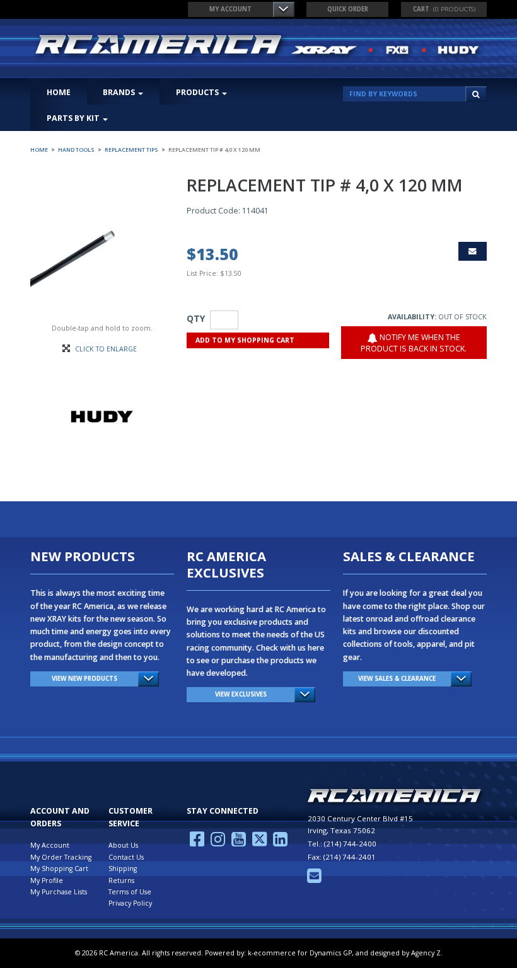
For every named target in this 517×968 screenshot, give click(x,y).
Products (197, 92)
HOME (59, 92)
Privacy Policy (130, 903)
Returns (121, 880)
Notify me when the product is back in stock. (414, 343)
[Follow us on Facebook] (197, 842)
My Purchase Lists (58, 891)
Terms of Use (129, 891)
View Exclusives (241, 694)
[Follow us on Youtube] (238, 842)
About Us (123, 845)
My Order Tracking (60, 857)
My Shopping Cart (59, 868)
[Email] (314, 879)
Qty (196, 318)
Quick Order (347, 9)
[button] (444, 9)
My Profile (46, 880)
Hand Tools (76, 150)
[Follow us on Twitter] (259, 842)
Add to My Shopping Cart (244, 340)
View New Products (84, 679)
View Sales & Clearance (397, 679)
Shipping (122, 868)
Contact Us (126, 857)
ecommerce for (302, 952)
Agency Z (426, 952)
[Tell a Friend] (472, 251)
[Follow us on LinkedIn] (280, 842)
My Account (230, 9)
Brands (119, 92)
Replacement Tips (131, 150)
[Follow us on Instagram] (218, 842)
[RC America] (258, 45)
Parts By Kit (73, 118)
